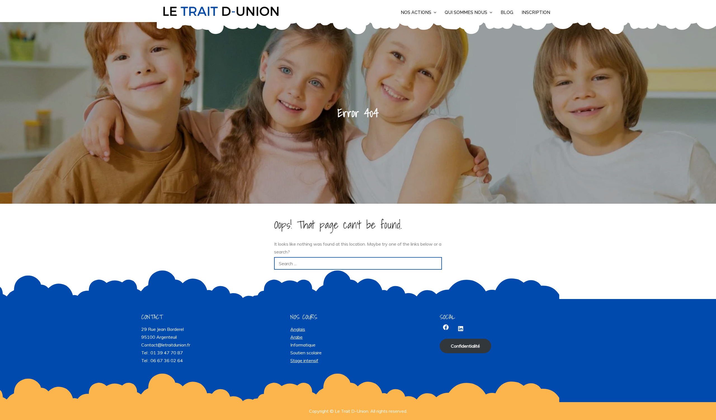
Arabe (296, 337)
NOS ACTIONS (416, 12)
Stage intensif (304, 360)
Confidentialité (465, 346)
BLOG (507, 12)
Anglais (297, 329)
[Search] (435, 263)
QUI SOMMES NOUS (466, 12)
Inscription (536, 12)
